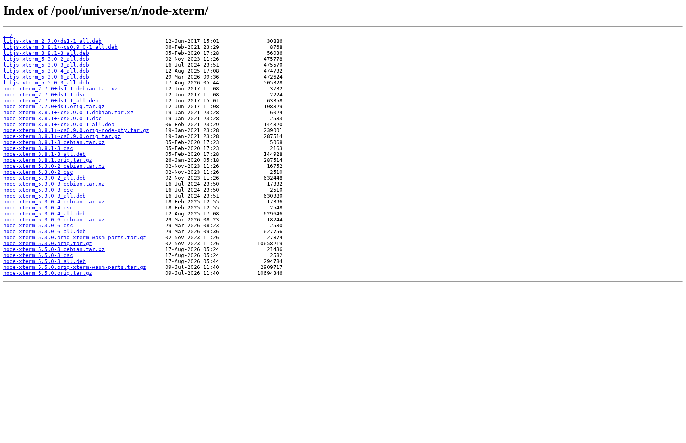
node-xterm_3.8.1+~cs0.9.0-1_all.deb (58, 124)
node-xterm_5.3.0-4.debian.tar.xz (54, 202)
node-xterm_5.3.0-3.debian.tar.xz (54, 184)
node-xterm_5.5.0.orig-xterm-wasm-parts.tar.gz (74, 267)
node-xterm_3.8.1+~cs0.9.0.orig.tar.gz (62, 136)
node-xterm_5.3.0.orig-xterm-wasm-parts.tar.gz (74, 237)
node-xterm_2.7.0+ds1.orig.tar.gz (54, 106)
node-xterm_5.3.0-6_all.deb (44, 231)
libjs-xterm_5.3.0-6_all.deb (46, 77)
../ (8, 35)
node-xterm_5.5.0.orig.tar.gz (47, 273)
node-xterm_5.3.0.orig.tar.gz (47, 243)
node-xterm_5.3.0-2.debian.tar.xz (54, 166)
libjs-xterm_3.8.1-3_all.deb (46, 53)
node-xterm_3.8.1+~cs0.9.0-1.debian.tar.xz (68, 112)
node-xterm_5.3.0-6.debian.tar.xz (54, 219)
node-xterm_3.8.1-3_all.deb (44, 154)
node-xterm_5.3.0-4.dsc (38, 208)
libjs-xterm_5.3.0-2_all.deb (46, 59)
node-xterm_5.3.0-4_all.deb (44, 214)
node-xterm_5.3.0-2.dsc (38, 172)
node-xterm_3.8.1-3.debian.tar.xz (54, 142)
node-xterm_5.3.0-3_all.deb (44, 196)
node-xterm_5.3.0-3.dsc (38, 190)
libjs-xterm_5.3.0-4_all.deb (46, 71)
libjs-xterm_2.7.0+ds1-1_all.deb (52, 41)
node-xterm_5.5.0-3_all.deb (44, 261)
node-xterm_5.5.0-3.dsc (38, 255)
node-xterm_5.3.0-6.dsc (38, 225)
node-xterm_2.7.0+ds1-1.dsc (44, 95)
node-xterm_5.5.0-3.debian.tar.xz (54, 249)
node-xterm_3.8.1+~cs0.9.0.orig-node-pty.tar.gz (76, 130)
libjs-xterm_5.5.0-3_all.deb (46, 83)
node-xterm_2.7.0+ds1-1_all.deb (50, 101)
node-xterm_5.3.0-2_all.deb (44, 178)
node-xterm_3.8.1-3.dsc (38, 148)
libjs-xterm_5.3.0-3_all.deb (46, 65)
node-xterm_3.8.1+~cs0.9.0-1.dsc (52, 118)
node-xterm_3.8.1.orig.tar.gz (47, 160)
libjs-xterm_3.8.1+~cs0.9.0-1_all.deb (60, 47)
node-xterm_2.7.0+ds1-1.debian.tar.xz (60, 89)
